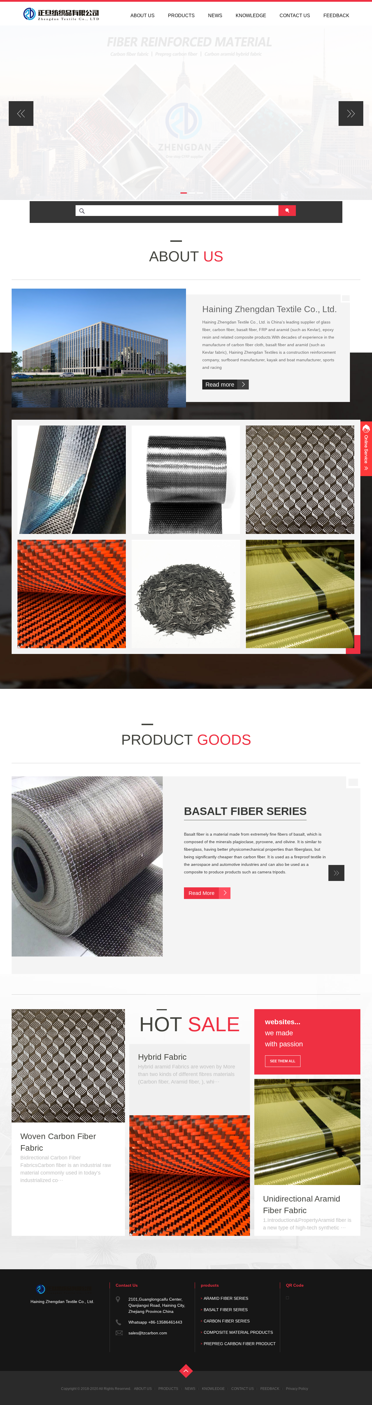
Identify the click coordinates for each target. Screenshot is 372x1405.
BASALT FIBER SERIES (226, 1309)
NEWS (215, 15)
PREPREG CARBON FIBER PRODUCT (240, 1343)
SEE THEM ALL (282, 1061)
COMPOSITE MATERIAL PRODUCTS (238, 1332)
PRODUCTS (181, 15)
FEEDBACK (336, 15)
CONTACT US (295, 15)
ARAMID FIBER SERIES (226, 1298)
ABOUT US (142, 15)
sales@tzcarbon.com (147, 1333)
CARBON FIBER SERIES (247, 811)
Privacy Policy (297, 1389)
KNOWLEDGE (251, 15)
